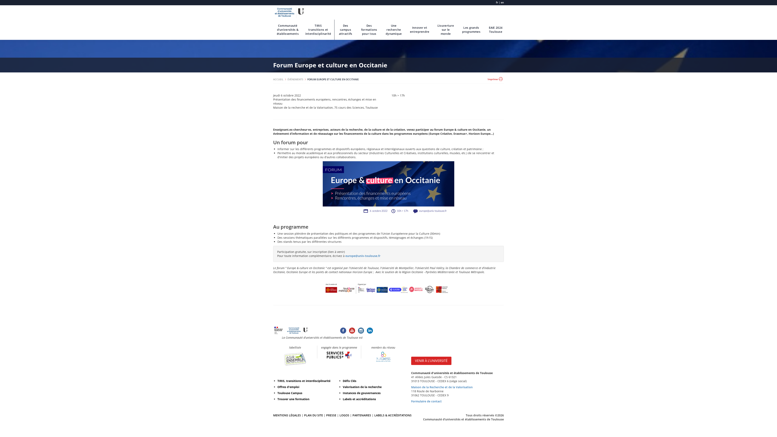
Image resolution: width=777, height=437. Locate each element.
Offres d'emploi (288, 387)
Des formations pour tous (369, 30)
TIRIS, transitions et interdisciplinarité (303, 381)
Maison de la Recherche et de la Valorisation (442, 387)
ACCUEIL (278, 79)
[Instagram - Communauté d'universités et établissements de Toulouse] (361, 330)
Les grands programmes (471, 30)
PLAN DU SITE (313, 415)
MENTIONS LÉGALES (287, 415)
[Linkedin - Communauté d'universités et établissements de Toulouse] (370, 330)
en (502, 2)
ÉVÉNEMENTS (295, 79)
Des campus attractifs (345, 30)
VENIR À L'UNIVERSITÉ (431, 361)
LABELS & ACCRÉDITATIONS (393, 415)
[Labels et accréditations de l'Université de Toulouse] (295, 359)
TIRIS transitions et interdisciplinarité (318, 30)
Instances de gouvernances (362, 393)
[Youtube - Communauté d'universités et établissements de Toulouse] (352, 330)
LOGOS (344, 415)
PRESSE (331, 415)
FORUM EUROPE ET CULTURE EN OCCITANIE (333, 79)
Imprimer (493, 79)
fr (497, 2)
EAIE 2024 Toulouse (496, 30)
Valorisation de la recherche (362, 387)
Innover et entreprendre (419, 30)
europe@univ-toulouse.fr (362, 256)
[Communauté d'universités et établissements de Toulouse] (289, 12)
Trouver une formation (293, 399)
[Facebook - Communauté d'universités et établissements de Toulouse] (343, 330)
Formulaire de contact (426, 401)
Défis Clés (349, 381)
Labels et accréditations (359, 399)
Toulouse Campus (289, 393)
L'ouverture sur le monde (445, 30)
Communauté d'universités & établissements (288, 30)
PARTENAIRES (361, 415)
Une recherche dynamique (394, 30)
